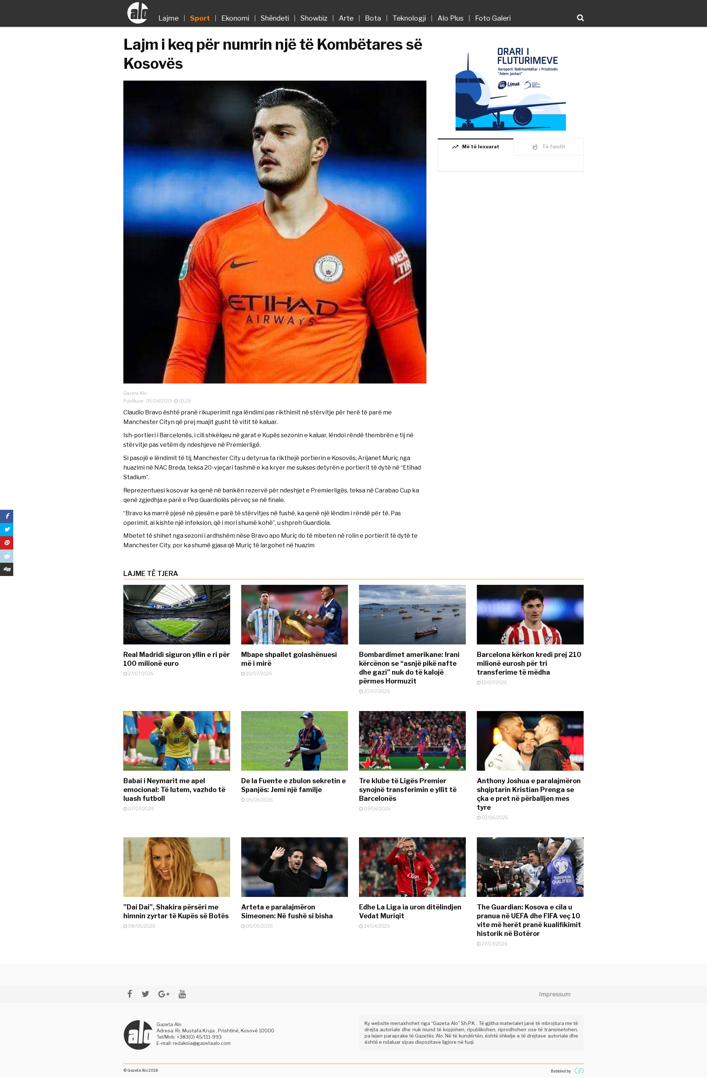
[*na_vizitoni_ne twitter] (145, 994)
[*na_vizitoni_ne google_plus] (163, 994)
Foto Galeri (493, 18)
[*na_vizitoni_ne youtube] (182, 994)
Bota (373, 18)
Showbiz (313, 18)
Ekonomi (235, 18)
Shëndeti (275, 18)
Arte (346, 18)
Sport (200, 18)
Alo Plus (450, 18)
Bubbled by (561, 1071)
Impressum (554, 994)
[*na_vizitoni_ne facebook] (129, 994)
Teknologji (409, 18)
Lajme (168, 18)
